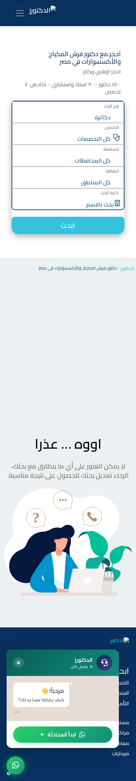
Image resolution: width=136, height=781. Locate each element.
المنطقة (120, 692)
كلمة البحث (109, 193)
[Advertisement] (68, 348)
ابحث (68, 225)
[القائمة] (20, 13)
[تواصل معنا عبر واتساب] (15, 765)
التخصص (120, 682)
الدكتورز (127, 268)
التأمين (121, 703)
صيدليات (120, 753)
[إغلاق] (18, 662)
